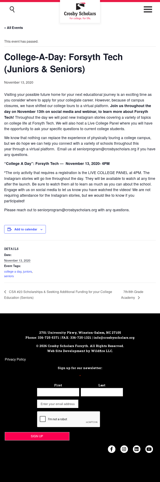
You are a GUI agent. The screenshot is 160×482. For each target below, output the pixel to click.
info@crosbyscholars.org (114, 337)
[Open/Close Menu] (148, 9)
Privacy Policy (15, 359)
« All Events (13, 27)
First (58, 385)
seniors (9, 276)
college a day (12, 271)
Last (101, 385)
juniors (27, 271)
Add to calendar (25, 229)
